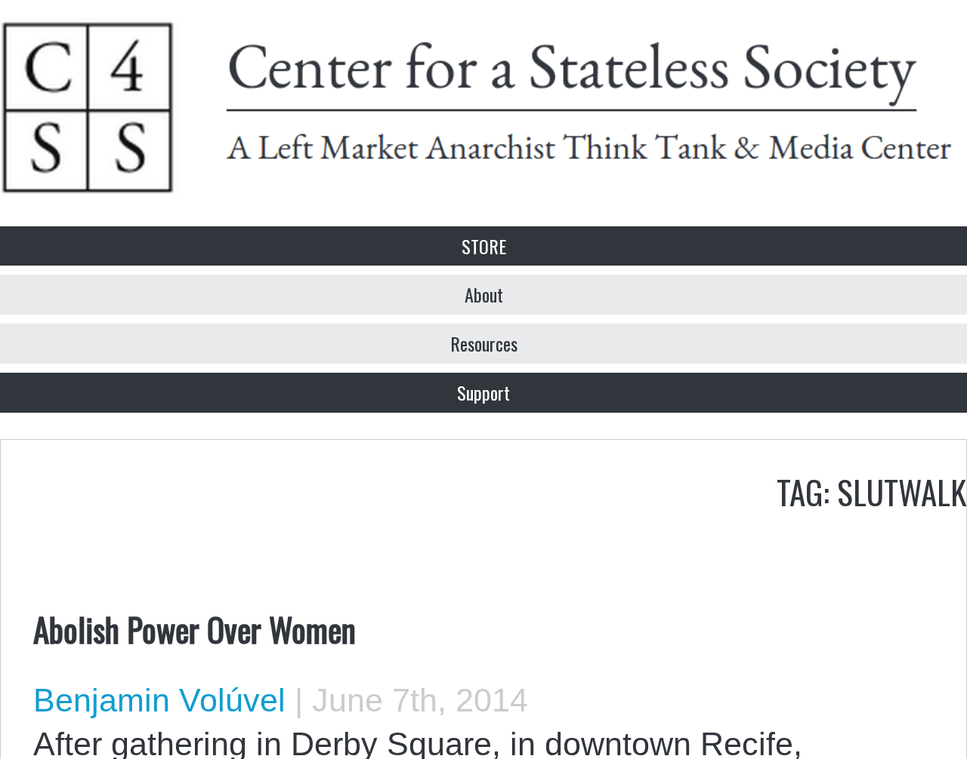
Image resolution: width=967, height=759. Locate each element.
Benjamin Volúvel (159, 700)
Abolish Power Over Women (194, 628)
